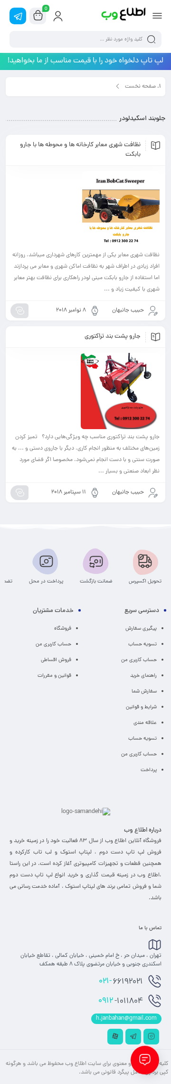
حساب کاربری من (139, 660)
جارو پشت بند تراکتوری (113, 336)
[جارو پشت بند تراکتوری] (85, 391)
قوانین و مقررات (54, 676)
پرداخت (149, 770)
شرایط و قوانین (141, 707)
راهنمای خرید (143, 676)
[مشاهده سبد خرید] (38, 16)
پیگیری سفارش (141, 628)
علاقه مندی (145, 723)
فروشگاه (62, 628)
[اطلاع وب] (124, 16)
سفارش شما (144, 691)
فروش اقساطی (56, 660)
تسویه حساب (142, 644)
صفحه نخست (140, 86)
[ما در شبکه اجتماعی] (18, 16)
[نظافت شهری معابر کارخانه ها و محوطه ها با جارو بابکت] (85, 209)
